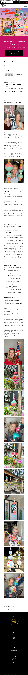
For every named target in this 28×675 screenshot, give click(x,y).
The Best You (14, 650)
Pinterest (14, 659)
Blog (14, 637)
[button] (26, 2)
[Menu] (25, 5)
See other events (14, 53)
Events (14, 638)
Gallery (14, 639)
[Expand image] (14, 352)
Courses (14, 634)
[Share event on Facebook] (5, 609)
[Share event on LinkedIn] (11, 609)
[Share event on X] (8, 609)
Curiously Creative (14, 649)
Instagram (14, 661)
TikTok (14, 662)
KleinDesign (18, 674)
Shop (14, 636)
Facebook (14, 658)
